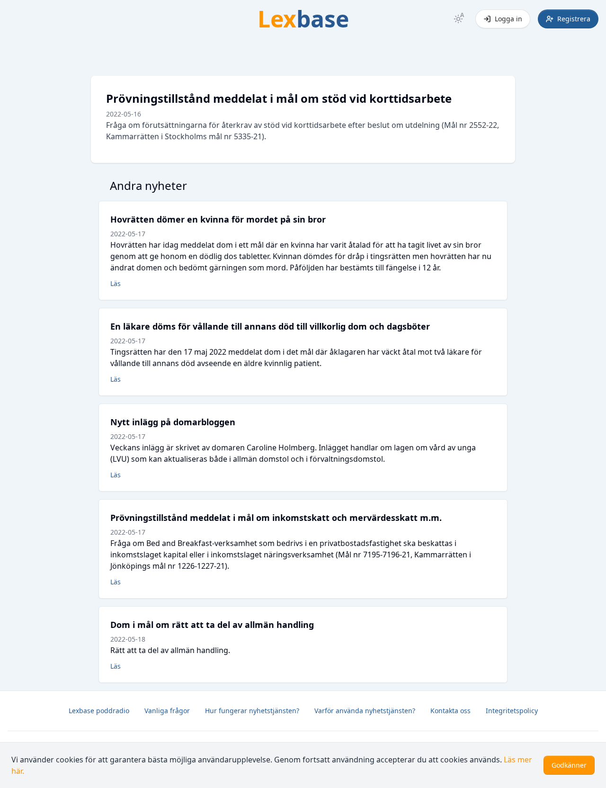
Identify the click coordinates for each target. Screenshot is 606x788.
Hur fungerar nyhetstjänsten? (252, 710)
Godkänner (569, 765)
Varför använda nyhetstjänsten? (364, 710)
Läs (115, 283)
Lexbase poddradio (99, 710)
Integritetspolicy (512, 710)
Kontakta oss (450, 710)
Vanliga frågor (167, 710)
